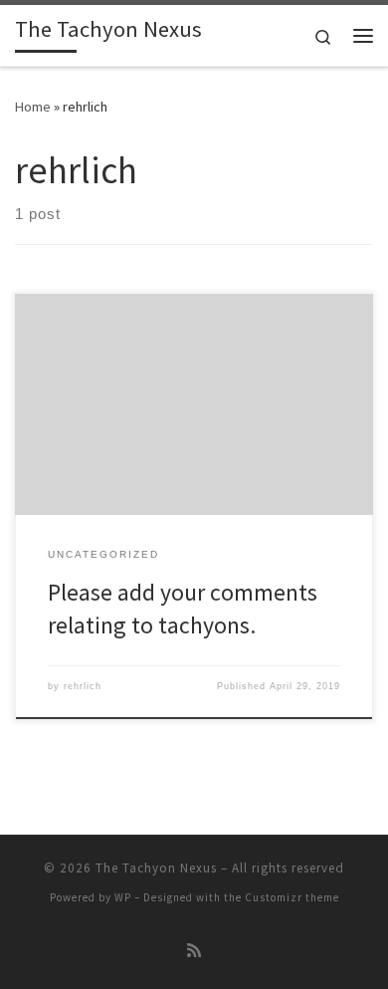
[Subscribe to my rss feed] (194, 950)
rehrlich (82, 686)
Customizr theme (292, 897)
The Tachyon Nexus (156, 868)
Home (33, 107)
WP (122, 897)
